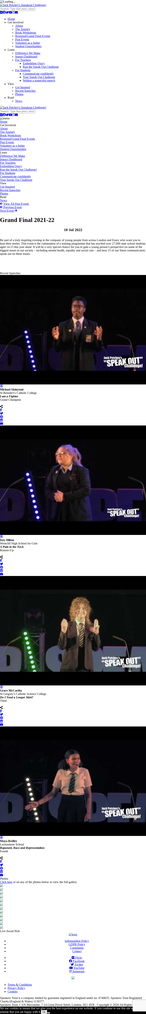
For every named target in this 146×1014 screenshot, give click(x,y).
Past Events (22, 39)
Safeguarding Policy (77, 941)
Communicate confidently (38, 73)
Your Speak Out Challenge (39, 77)
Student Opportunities (28, 46)
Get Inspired (22, 87)
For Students (22, 70)
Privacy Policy (16, 988)
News (18, 101)
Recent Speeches (25, 90)
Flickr (78, 957)
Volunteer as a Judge (27, 42)
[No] (48, 1012)
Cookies (12, 991)
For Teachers (23, 60)
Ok (44, 1012)
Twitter (78, 964)
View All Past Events (16, 203)
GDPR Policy (76, 944)
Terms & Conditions (20, 984)
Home (11, 19)
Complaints (77, 947)
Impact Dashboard (26, 56)
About (19, 25)
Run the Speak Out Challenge (41, 66)
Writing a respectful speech (39, 80)
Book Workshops (25, 32)
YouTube (78, 968)
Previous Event (12, 207)
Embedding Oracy (34, 63)
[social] (1, 12)
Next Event (7, 210)
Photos (19, 94)
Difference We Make (27, 53)
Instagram (78, 971)
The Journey (22, 29)
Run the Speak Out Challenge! (18, 169)
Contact (77, 951)
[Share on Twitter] (1, 413)
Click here (6, 882)
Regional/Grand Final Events (32, 36)
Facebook (78, 961)
